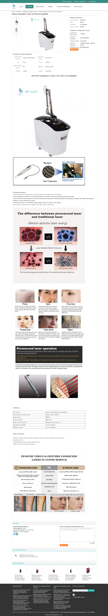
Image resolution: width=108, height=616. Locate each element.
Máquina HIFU (17, 586)
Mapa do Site (80, 597)
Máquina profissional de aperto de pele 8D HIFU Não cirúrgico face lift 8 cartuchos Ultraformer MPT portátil (22, 597)
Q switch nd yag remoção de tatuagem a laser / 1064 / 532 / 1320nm (87, 578)
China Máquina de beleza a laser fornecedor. (37, 612)
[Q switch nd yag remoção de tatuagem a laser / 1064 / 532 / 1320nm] (88, 570)
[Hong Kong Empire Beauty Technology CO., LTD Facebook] (74, 594)
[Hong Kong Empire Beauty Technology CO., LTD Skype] (14, 534)
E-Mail (75, 597)
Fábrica (50, 6)
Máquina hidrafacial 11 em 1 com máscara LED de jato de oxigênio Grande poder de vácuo (61, 603)
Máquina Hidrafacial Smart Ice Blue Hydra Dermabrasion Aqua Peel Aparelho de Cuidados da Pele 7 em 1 (62, 591)
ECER (60, 614)
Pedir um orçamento (79, 1)
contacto (75, 49)
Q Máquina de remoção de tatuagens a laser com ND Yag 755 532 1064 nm (28, 556)
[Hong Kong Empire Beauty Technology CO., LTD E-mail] (17, 534)
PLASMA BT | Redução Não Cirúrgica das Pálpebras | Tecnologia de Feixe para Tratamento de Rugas (62, 607)
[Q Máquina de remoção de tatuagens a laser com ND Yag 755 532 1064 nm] (15, 555)
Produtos (29, 6)
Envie (91, 590)
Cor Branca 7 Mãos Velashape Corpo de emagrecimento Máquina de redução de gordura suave (41, 591)
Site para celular (78, 599)
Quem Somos (40, 6)
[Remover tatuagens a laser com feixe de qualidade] (45, 33)
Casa (21, 6)
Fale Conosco (78, 6)
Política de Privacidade (18, 612)
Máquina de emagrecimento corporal (41, 587)
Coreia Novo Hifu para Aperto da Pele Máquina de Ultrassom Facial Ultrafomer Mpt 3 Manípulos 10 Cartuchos (21, 591)
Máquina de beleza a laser (30, 11)
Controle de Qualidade (63, 6)
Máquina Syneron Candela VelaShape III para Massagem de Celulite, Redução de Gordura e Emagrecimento (42, 596)
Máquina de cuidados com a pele (61, 587)
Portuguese (92, 1)
